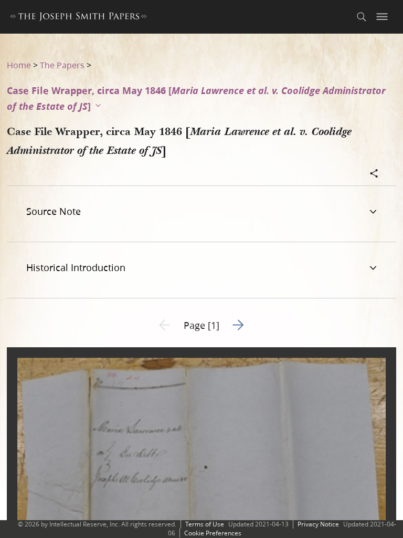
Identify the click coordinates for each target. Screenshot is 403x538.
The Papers (62, 65)
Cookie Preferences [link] (212, 533)
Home (19, 65)
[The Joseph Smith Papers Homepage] (78, 18)
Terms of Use (204, 524)
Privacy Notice (318, 524)
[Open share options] (374, 174)
